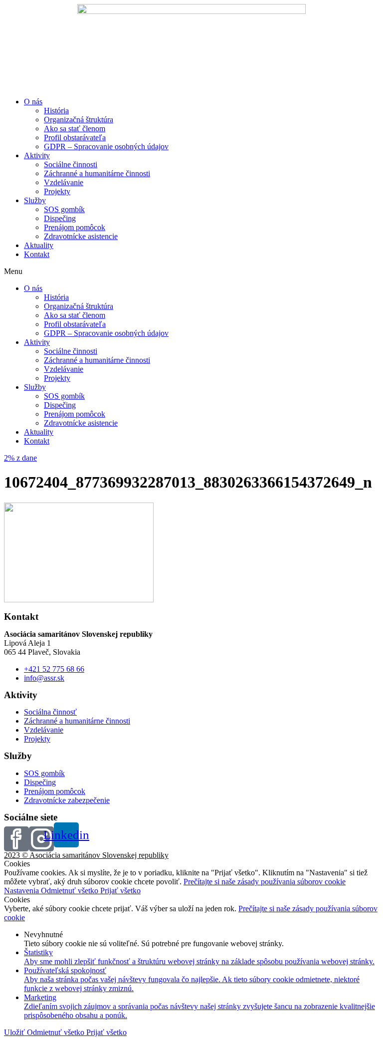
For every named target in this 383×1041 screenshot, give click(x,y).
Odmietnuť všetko (70, 890)
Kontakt (36, 254)
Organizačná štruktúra (78, 119)
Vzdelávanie (63, 182)
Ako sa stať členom (74, 128)
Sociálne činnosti (70, 164)
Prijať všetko (120, 890)
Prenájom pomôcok (74, 227)
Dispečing (60, 218)
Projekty (57, 191)
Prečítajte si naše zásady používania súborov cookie (265, 881)
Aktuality (38, 245)
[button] (191, 271)
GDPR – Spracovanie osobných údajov (106, 146)
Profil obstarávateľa (75, 137)
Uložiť (15, 1032)
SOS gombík (64, 209)
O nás (33, 101)
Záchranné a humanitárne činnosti (97, 173)
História (56, 110)
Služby (35, 200)
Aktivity (37, 155)
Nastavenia (22, 890)
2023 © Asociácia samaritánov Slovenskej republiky (86, 855)
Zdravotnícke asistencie (81, 236)
